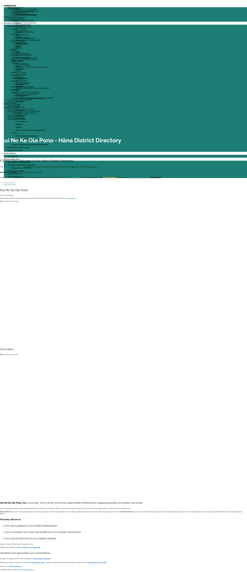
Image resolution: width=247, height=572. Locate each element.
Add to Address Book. (10, 184)
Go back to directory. (9, 182)
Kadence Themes (29, 569)
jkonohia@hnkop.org (70, 198)
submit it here (74, 178)
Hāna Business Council (139, 178)
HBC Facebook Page (16, 566)
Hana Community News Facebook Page (28, 547)
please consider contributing (42, 558)
